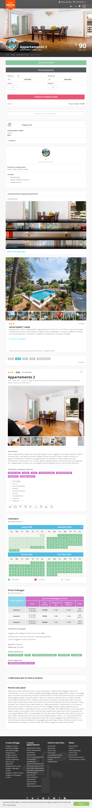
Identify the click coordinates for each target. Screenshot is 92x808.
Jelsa (40, 50)
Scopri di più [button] (11, 805)
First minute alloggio (12, 748)
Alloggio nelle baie (11, 757)
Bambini (51, 83)
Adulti (9, 83)
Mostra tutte (43, 359)
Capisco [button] (81, 804)
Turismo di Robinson (12, 759)
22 (60, 544)
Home (7, 55)
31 (17, 550)
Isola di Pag (51, 748)
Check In (10, 76)
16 (65, 541)
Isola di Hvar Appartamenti (35, 766)
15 (60, 541)
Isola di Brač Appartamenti (35, 768)
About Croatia (73, 746)
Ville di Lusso (10, 762)
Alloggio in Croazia (12, 746)
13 (49, 541)
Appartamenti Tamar (22, 55)
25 (75, 544)
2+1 (18, 359)
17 (70, 541)
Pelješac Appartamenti (34, 786)
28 (37, 547)
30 (11, 550)
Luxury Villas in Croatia (55, 755)
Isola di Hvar (52, 746)
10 (70, 538)
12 (80, 538)
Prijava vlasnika (66, 2)
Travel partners (52, 762)
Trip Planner (80, 2)
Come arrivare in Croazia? (77, 759)
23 (65, 544)
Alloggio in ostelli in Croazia (14, 773)
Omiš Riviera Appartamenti (35, 770)
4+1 (10, 359)
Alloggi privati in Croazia (13, 766)
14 (54, 541)
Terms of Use (73, 753)
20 (49, 544)
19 (80, 541)
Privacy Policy (73, 755)
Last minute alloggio (12, 750)
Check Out (51, 76)
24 (70, 544)
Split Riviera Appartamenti (35, 764)
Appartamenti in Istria (34, 748)
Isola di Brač (52, 753)
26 (80, 544)
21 (54, 544)
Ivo (46, 159)
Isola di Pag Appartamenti (35, 757)
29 (42, 547)
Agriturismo (9, 764)
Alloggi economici (11, 755)
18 (75, 541)
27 (33, 547)
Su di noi (71, 748)
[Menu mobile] (84, 6)
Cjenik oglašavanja (75, 750)
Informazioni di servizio (76, 757)
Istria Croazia (52, 750)
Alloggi (13, 55)
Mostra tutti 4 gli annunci (16, 252)
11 (75, 538)
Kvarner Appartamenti (34, 750)
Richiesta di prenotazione (46, 97)
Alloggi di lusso (10, 753)
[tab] (46, 218)
